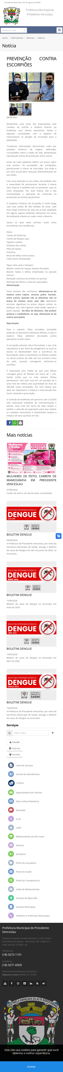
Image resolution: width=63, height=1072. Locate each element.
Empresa (15, 748)
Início (4, 37)
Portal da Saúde (23, 871)
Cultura (19, 783)
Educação (20, 810)
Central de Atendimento (27, 774)
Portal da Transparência (27, 880)
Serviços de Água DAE (26, 898)
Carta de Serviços (24, 765)
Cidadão (15, 742)
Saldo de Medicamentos (27, 889)
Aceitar (31, 1066)
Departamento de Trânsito (28, 792)
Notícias (30, 37)
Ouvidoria (20, 854)
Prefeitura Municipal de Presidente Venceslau (40, 12)
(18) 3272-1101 (12, 955)
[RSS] (37, 983)
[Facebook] (11, 983)
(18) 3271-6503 (12, 965)
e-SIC (18, 819)
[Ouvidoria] (44, 983)
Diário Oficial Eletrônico (27, 801)
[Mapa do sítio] (5, 983)
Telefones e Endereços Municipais (32, 915)
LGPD (18, 827)
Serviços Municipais (25, 906)
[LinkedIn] (31, 983)
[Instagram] (18, 983)
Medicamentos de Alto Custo (29, 836)
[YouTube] (24, 983)
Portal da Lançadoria (25, 863)
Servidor (15, 754)
